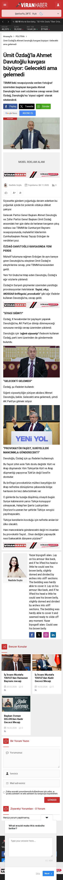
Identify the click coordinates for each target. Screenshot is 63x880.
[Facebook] (4, 854)
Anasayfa (7, 36)
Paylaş (13, 106)
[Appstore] (4, 861)
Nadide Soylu (15, 185)
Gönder (46, 106)
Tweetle (29, 106)
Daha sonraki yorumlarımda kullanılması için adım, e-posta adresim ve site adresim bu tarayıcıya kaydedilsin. (32, 792)
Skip (38, 873)
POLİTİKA (20, 36)
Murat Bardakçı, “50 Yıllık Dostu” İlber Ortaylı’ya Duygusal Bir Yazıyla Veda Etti (38, 21)
